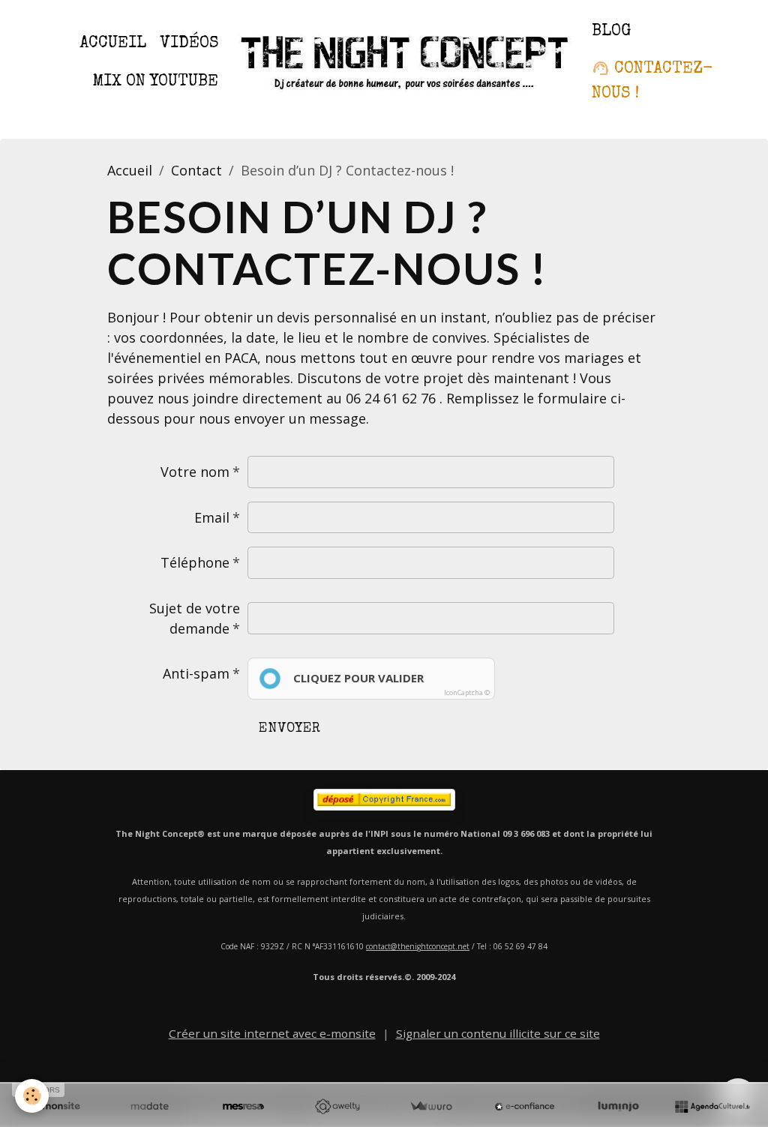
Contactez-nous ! (652, 81)
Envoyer (290, 729)
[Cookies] (32, 1096)
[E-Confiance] (525, 1107)
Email (212, 517)
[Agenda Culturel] (712, 1107)
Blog (611, 32)
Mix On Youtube (155, 82)
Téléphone (195, 562)
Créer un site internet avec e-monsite (272, 1033)
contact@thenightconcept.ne (416, 946)
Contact (196, 170)
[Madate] (149, 1107)
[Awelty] (337, 1107)
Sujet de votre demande (194, 618)
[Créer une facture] (431, 1107)
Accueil (113, 44)
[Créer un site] (56, 1107)
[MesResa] (243, 1107)
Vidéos (189, 44)
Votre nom (195, 472)
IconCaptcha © (467, 692)
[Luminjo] (618, 1107)
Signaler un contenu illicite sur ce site (498, 1033)
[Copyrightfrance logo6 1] (384, 800)
